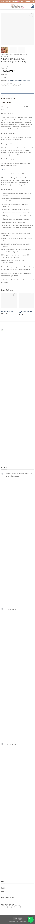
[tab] (17, 95)
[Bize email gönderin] (12, 906)
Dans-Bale (4, 56)
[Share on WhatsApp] (3, 84)
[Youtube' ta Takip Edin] (19, 906)
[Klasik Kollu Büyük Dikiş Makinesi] (26, 300)
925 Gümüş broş (11, 80)
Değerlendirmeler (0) (8, 98)
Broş (22, 80)
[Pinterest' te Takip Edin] (15, 906)
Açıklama (4, 95)
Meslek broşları (22, 54)
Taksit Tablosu (6, 102)
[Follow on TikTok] (9, 906)
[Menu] (2, 6)
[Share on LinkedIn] (19, 84)
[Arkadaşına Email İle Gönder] (12, 84)
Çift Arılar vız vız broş (7, 311)
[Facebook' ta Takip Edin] (3, 906)
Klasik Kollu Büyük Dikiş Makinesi (25, 312)
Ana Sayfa (4, 54)
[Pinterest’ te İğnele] (15, 84)
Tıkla (3, 169)
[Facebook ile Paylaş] (6, 84)
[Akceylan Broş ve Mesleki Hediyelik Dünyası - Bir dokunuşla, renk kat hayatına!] (17, 6)
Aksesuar (12, 54)
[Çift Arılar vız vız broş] (9, 300)
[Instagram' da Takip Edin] (6, 906)
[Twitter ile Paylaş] (9, 84)
